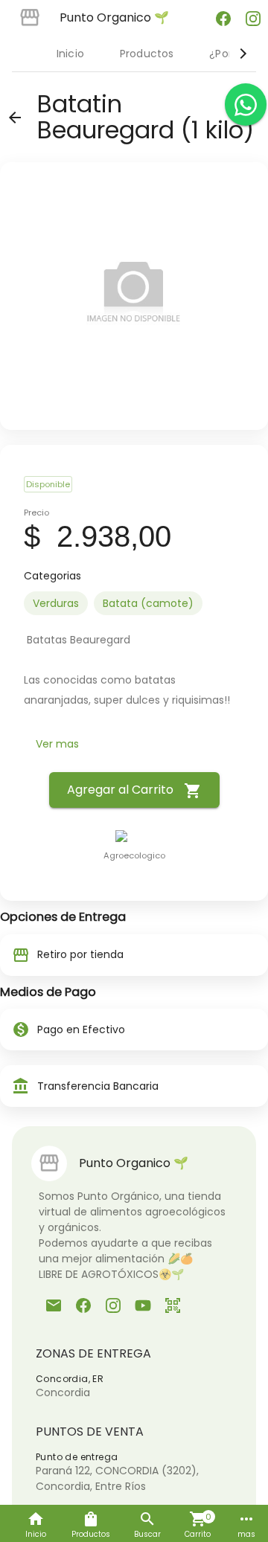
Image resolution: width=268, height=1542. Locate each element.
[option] (56, 603)
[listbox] (134, 603)
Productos (146, 53)
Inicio (70, 53)
